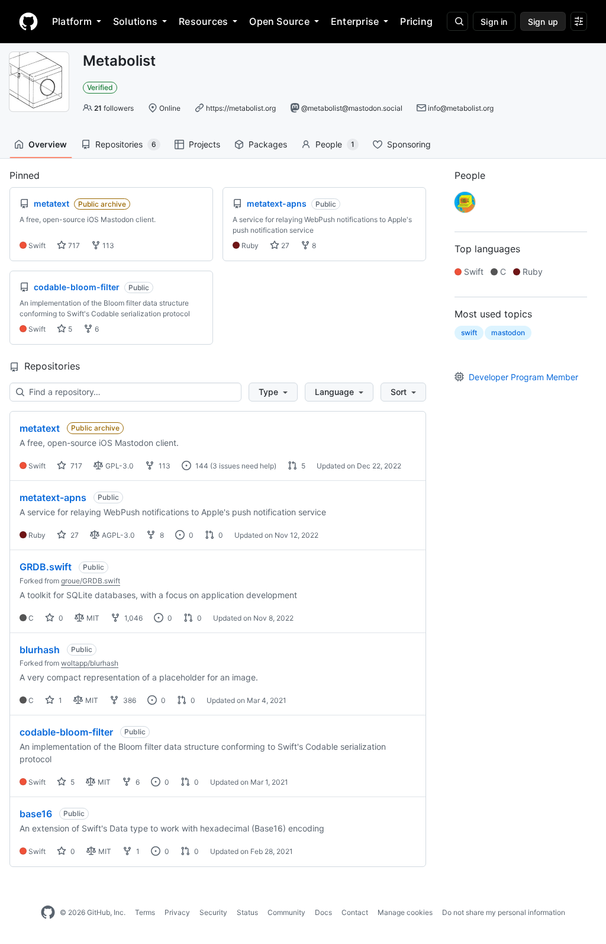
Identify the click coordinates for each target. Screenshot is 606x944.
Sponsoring (409, 144)
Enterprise (355, 21)
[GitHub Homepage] (48, 912)
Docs (323, 912)
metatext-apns (53, 497)
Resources (203, 21)
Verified (100, 87)
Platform (72, 21)
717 (73, 245)
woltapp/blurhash (89, 663)
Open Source (279, 21)
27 (284, 245)
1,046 (133, 618)
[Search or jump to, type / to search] (457, 21)
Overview (47, 144)
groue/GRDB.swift (90, 580)
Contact (354, 912)
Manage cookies (405, 912)
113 (107, 245)
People (334, 144)
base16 (36, 814)
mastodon (508, 332)
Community (286, 912)
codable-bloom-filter (66, 732)
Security (213, 912)
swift (469, 332)
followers (114, 108)
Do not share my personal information (503, 912)
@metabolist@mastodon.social (351, 108)
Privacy (177, 912)
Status (247, 912)
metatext (40, 428)
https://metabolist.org (241, 108)
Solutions (135, 21)
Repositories (125, 144)
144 (201, 465)
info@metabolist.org (461, 108)
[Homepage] (28, 21)
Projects (204, 144)
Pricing (416, 21)
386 (128, 700)
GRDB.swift (46, 567)
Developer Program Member (523, 377)
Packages (268, 144)
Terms (145, 912)
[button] (273, 392)
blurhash (40, 650)
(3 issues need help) (243, 465)
